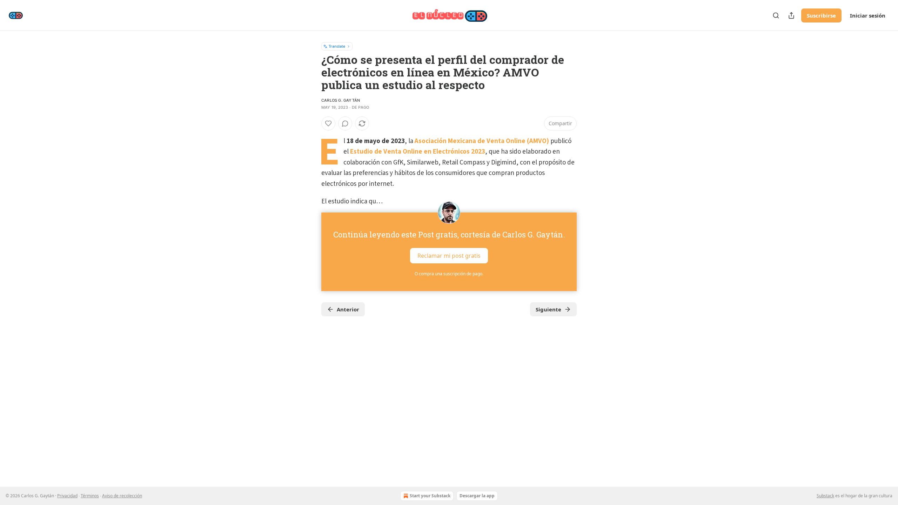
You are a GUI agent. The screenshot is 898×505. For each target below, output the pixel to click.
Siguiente (548, 309)
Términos (90, 496)
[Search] (776, 15)
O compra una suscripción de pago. (449, 274)
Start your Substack (430, 496)
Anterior (348, 309)
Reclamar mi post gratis (449, 256)
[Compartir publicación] (791, 15)
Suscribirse (821, 15)
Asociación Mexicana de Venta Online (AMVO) (482, 141)
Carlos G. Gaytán (340, 100)
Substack (825, 496)
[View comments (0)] (345, 123)
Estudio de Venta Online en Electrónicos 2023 (417, 151)
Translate (337, 46)
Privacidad (67, 496)
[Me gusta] (328, 123)
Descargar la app (477, 496)
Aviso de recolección (122, 496)
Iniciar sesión (867, 15)
